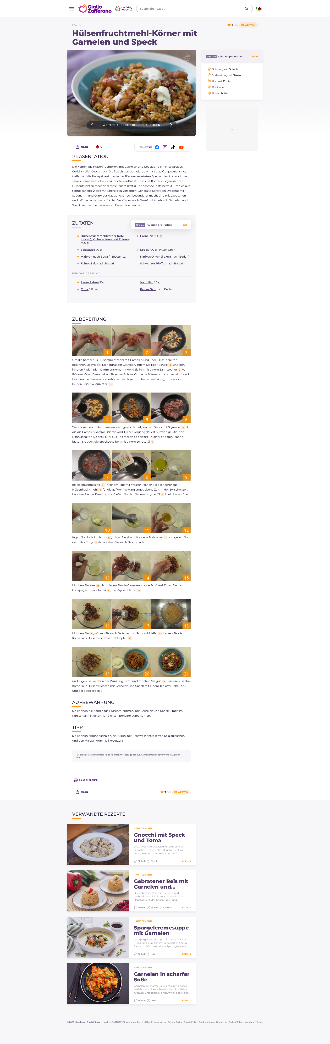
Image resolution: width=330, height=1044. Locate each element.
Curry (85, 289)
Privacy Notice (158, 1022)
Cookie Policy (190, 1022)
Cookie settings (207, 1022)
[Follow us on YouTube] (181, 147)
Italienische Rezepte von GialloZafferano (105, 8)
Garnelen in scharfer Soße (161, 976)
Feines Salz (89, 263)
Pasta (76, 24)
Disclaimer (221, 1022)
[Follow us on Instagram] (165, 147)
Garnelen (146, 236)
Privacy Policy (175, 1022)
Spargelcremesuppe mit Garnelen (161, 930)
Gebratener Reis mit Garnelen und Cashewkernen (161, 884)
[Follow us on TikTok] (173, 147)
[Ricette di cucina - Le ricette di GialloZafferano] (258, 9)
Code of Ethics (235, 1022)
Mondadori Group (254, 1022)
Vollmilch (146, 282)
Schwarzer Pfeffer (153, 263)
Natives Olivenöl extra (155, 256)
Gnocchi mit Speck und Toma (159, 837)
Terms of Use (143, 1022)
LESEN (185, 861)
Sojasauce (88, 249)
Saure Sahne (90, 282)
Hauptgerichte (143, 828)
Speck (144, 249)
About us (131, 1022)
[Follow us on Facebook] (157, 147)
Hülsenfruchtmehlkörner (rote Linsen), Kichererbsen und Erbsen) (105, 237)
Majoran (86, 256)
